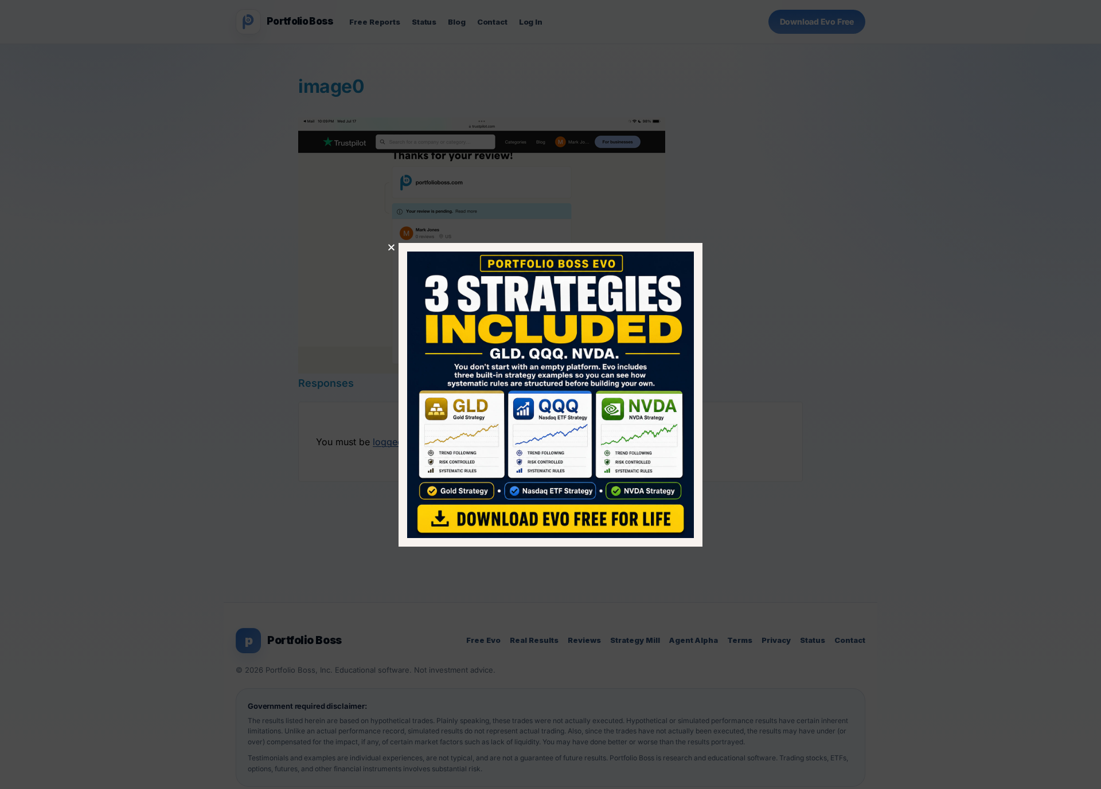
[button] (391, 247)
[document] (550, 394)
